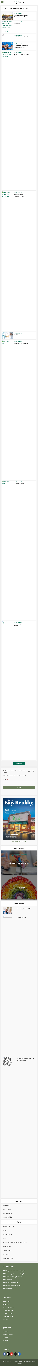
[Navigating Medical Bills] (10, 910)
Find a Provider (8, 1313)
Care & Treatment (8, 1307)
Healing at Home (21, 917)
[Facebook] (4, 1354)
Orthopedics (7, 1246)
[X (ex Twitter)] (15, 1354)
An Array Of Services (19, 483)
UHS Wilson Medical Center (11, 1286)
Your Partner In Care (19, 23)
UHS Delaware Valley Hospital (12, 1277)
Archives (5, 1338)
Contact (5, 1341)
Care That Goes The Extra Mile (21, 37)
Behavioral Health (8, 1226)
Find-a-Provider (8, 1335)
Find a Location (8, 1310)
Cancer (5, 1230)
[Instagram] (8, 1354)
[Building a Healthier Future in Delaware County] (10, 1126)
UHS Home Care (8, 1280)
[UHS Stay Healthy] (19, 2)
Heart (4, 1238)
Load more (19, 764)
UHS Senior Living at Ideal (11, 1283)
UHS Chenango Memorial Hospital (14, 1274)
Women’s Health (8, 1258)
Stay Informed (18, 13)
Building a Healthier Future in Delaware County (25, 1059)
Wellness (5, 1254)
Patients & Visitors (8, 1316)
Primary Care (7, 1250)
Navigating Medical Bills (24, 909)
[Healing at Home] (10, 985)
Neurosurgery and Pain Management (15, 1242)
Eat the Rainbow (19, 888)
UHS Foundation (8, 1289)
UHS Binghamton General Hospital (14, 1271)
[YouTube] (11, 1354)
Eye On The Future (18, 335)
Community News (8, 1234)
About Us (5, 1304)
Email (5, 779)
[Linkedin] (19, 1354)
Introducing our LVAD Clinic (19, 863)
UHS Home (6, 1301)
